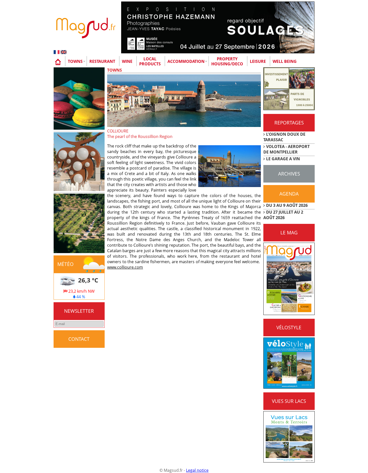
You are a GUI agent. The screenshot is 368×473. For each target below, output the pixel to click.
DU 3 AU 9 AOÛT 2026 (287, 205)
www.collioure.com (125, 267)
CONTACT (79, 339)
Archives (289, 173)
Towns (75, 61)
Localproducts (150, 61)
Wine (127, 61)
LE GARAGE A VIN (283, 159)
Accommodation (186, 61)
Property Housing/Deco (227, 61)
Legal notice (197, 470)
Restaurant (102, 61)
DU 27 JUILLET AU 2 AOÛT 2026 (283, 214)
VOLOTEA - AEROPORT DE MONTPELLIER (286, 149)
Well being (285, 61)
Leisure (258, 61)
